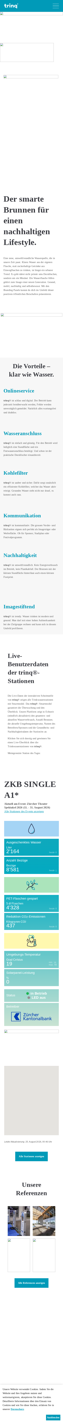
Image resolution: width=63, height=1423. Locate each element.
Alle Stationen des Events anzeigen (24, 811)
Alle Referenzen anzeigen (31, 1283)
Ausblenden (53, 1417)
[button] (31, 1097)
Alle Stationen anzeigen (31, 1156)
